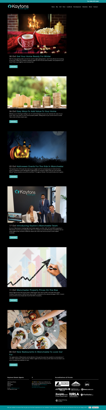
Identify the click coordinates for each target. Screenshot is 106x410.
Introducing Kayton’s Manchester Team (37, 226)
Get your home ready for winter (34, 57)
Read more (95, 407)
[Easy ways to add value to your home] (36, 92)
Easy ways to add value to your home (36, 112)
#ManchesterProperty (37, 390)
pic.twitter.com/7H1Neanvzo (38, 391)
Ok (90, 407)
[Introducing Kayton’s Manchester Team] (36, 204)
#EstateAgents (45, 390)
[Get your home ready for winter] (36, 33)
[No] (104, 408)
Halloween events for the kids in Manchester (40, 167)
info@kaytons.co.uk (15, 388)
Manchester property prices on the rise (37, 290)
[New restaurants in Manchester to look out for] (36, 329)
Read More (13, 66)
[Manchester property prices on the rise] (36, 267)
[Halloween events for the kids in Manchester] (36, 147)
